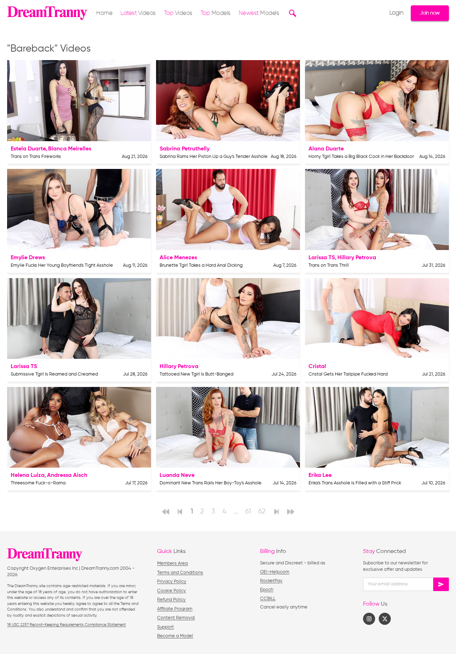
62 (262, 511)
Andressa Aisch (67, 475)
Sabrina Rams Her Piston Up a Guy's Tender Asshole (214, 156)
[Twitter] (385, 619)
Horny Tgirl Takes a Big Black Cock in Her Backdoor (361, 156)
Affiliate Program (174, 609)
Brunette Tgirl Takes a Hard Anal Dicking (201, 265)
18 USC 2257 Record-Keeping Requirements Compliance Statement (66, 625)
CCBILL (267, 598)
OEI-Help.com (274, 572)
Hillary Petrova (356, 258)
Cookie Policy (171, 591)
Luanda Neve (177, 475)
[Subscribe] (441, 584)
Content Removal (176, 618)
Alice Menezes (178, 258)
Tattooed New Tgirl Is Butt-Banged (196, 374)
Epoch (266, 589)
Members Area (172, 563)
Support (165, 627)
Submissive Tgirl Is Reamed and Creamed (54, 374)
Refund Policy (171, 599)
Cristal (317, 366)
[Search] (291, 13)
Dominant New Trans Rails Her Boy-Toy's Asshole (210, 483)
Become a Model (175, 636)
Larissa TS (322, 258)
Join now (430, 13)
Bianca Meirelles (69, 149)
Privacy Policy (171, 581)
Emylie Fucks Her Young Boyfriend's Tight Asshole (62, 265)
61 (248, 511)
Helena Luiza (28, 475)
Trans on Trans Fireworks (36, 156)
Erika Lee (320, 475)
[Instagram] (369, 619)
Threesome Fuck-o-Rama (38, 483)
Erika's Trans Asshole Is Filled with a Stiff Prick (355, 483)
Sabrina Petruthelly (184, 149)
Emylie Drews (28, 258)
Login (396, 13)
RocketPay (271, 581)
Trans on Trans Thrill (329, 265)
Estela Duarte (28, 149)
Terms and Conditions (180, 572)
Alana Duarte (326, 149)
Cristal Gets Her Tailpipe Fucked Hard (348, 374)
